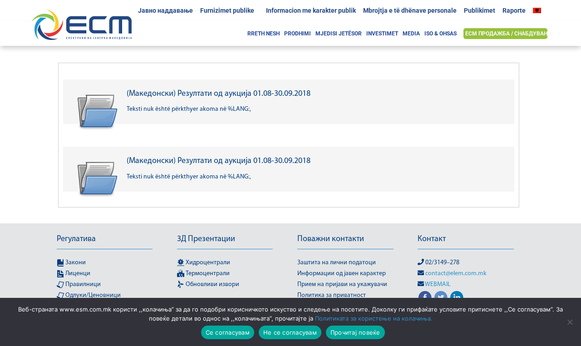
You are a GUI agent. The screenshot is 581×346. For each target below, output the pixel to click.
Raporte (514, 10)
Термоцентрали (207, 273)
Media (411, 33)
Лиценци (77, 273)
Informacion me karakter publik (311, 10)
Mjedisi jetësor (338, 33)
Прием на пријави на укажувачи (342, 284)
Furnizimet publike (227, 10)
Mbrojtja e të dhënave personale (410, 10)
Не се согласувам (290, 332)
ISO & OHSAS (440, 33)
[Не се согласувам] (569, 321)
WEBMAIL (438, 284)
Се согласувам (228, 332)
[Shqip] (539, 10)
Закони (75, 262)
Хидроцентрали (207, 262)
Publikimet (479, 10)
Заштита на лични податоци (336, 262)
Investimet (382, 33)
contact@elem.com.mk (456, 273)
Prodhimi (297, 33)
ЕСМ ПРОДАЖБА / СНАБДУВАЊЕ (509, 33)
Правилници (82, 284)
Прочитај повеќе (355, 332)
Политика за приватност (331, 295)
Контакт (432, 239)
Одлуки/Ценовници (92, 295)
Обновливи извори (211, 284)
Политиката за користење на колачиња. (374, 318)
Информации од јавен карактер (341, 273)
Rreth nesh (263, 33)
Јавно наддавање (165, 10)
